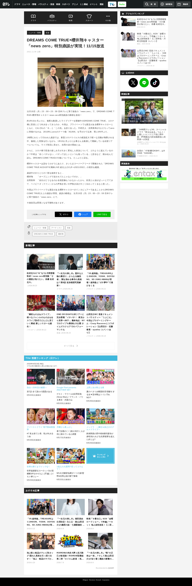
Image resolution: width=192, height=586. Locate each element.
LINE (144, 83)
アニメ (75, 4)
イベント (94, 4)
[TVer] (112, 4)
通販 (102, 4)
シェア (85, 214)
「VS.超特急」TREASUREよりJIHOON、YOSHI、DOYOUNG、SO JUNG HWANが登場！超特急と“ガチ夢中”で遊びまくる (41, 522)
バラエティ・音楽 (46, 4)
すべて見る (69, 346)
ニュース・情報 (29, 4)
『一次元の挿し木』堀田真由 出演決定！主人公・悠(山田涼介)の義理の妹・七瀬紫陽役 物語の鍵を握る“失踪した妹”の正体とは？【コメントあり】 (71, 522)
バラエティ (52, 20)
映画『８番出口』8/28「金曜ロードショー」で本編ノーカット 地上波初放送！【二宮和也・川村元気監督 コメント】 (100, 522)
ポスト (66, 214)
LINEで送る (102, 214)
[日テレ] (6, 4)
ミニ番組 (84, 4)
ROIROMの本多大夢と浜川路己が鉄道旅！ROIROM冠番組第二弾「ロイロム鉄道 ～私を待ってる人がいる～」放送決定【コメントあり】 (70, 556)
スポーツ (66, 4)
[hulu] (122, 4)
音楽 (47, 33)
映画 (58, 4)
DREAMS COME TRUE (43, 234)
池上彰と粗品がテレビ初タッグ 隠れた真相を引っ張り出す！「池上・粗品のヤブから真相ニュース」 (40, 556)
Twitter (133, 83)
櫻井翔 (61, 234)
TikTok (155, 83)
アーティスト (56, 228)
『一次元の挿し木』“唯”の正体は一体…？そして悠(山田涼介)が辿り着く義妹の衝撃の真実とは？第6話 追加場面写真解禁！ (100, 556)
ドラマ (17, 4)
